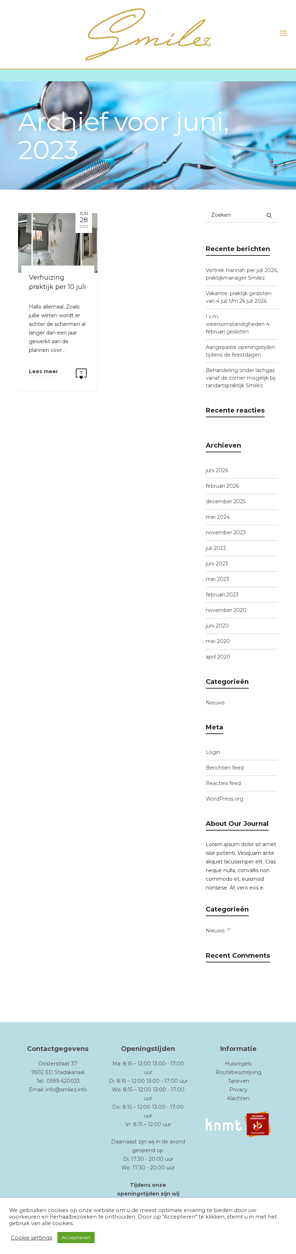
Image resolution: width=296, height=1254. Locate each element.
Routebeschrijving (238, 1072)
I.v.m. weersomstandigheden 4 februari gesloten (237, 324)
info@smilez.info (66, 1089)
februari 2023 (222, 594)
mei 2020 (218, 641)
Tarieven (238, 1081)
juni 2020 (217, 625)
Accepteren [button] (76, 1237)
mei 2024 (218, 517)
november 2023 (226, 532)
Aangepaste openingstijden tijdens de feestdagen (240, 351)
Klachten (238, 1098)
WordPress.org (224, 799)
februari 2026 (222, 486)
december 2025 (225, 501)
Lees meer (43, 371)
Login (213, 752)
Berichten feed (225, 767)
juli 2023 (216, 548)
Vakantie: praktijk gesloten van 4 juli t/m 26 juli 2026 (238, 297)
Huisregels (238, 1063)
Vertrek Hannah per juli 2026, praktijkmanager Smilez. (242, 274)
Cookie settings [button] (31, 1237)
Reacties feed (223, 783)
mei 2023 (217, 579)
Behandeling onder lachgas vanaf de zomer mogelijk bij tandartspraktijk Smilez (240, 378)
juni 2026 (217, 470)
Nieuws (215, 702)
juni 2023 (217, 563)
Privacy (238, 1089)
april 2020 (218, 657)
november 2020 (226, 610)
